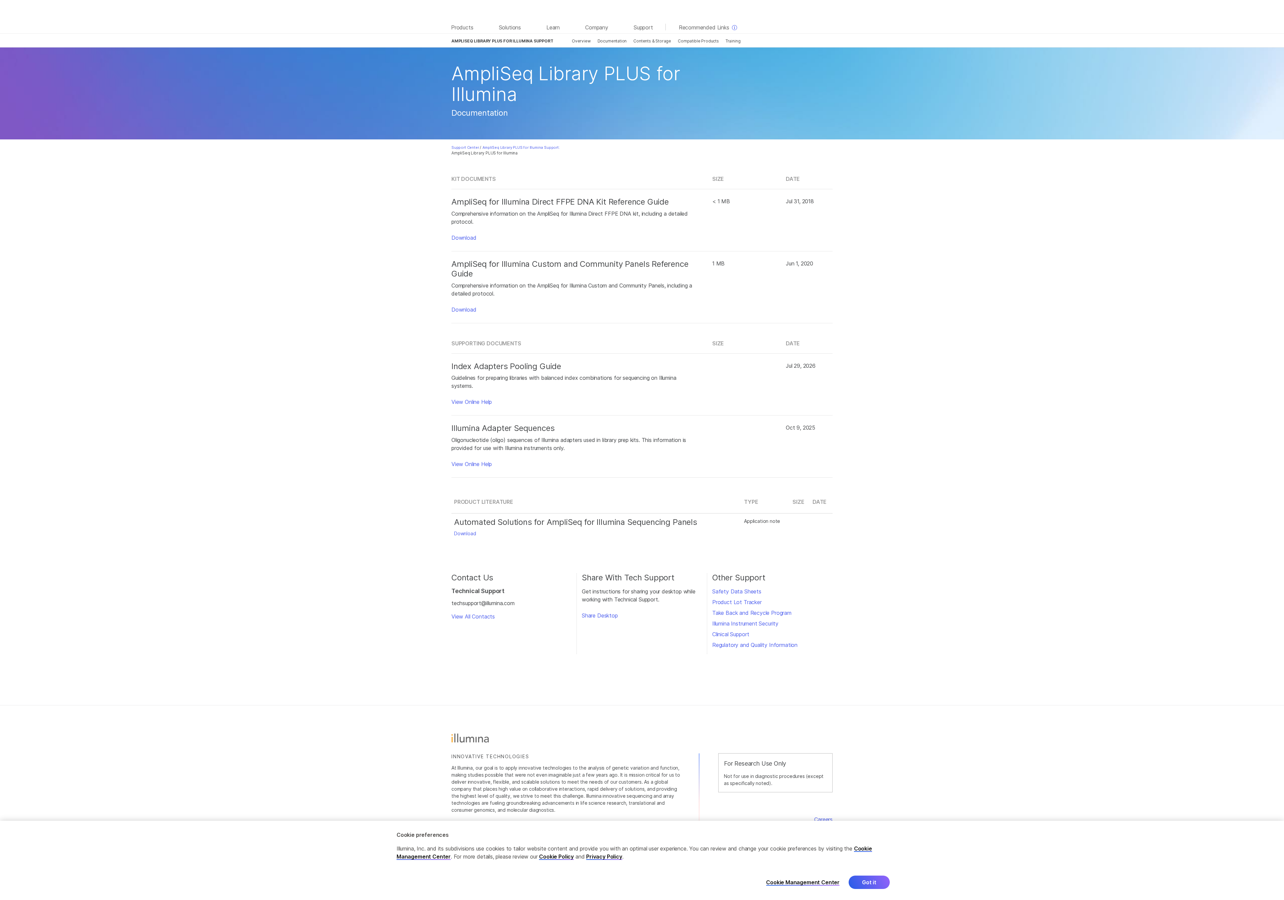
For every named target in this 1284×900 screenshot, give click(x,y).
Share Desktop (600, 615)
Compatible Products (698, 40)
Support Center (465, 147)
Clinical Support (730, 634)
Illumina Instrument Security (745, 623)
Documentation (612, 40)
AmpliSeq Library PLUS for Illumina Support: (521, 147)
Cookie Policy (556, 856)
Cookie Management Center (803, 882)
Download (463, 237)
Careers (823, 819)
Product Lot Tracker (737, 602)
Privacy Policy (604, 856)
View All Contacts (473, 616)
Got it (869, 882)
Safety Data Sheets (736, 591)
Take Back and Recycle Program (751, 612)
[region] (642, 860)
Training (733, 40)
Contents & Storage (652, 40)
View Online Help (471, 402)
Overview (581, 40)
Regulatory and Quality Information (754, 645)
